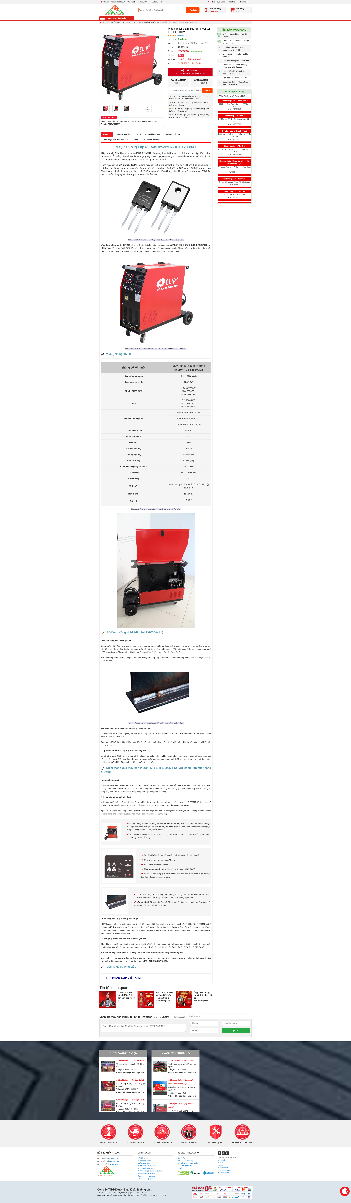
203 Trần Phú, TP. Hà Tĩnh (235, 195)
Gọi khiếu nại (103, 1161)
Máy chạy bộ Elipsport (146, 1173)
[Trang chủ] (115, 10)
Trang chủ (105, 22)
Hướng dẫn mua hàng (146, 1163)
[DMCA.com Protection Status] (183, 1173)
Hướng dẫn (245, 2)
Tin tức (232, 2)
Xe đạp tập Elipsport (146, 1179)
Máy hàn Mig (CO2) (151, 22)
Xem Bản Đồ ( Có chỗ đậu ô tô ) (131, 1073)
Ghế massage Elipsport (147, 1176)
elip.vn (220, 1162)
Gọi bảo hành (103, 1164)
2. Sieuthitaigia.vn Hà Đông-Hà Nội (130, 1080)
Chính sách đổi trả (145, 1161)
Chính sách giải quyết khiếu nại (150, 1171)
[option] (106, 109)
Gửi (237, 1030)
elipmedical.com (224, 1170)
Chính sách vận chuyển (146, 1166)
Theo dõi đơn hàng (185, 1166)
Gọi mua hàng (103, 1158)
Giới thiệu (181, 1158)
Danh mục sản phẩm (117, 18)
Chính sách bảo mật (145, 1168)
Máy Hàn (137, 22)
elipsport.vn (222, 1160)
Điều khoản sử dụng (185, 1161)
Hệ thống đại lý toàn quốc (188, 1163)
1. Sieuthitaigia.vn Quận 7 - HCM (181, 1060)
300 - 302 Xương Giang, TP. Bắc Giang (235, 182)
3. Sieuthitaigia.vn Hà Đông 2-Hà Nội (130, 1100)
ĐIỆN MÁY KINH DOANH (121, 22)
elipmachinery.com (225, 1173)
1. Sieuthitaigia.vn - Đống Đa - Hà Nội (130, 1060)
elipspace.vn (223, 1168)
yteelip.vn (221, 1165)
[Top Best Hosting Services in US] (195, 1173)
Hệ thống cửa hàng (217, 2)
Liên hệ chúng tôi (144, 1158)
